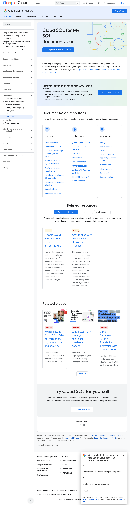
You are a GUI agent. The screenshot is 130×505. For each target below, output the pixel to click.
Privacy (53, 490)
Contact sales (42, 475)
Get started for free (110, 92)
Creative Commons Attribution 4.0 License (106, 435)
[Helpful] (80, 425)
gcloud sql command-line (82, 142)
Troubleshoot (105, 151)
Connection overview (53, 147)
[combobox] (67, 3)
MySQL (29, 10)
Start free (119, 11)
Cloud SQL (14, 10)
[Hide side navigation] (30, 500)
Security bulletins (106, 177)
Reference (31, 16)
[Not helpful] (84, 425)
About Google (42, 490)
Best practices (77, 158)
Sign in (124, 3)
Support (63, 465)
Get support (104, 173)
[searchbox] (17, 24)
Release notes (105, 165)
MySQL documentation (88, 69)
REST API (76, 154)
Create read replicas (53, 193)
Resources (57, 16)
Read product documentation (58, 50)
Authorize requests (79, 166)
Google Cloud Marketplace (42, 470)
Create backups (51, 189)
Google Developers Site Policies (105, 438)
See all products (43, 461)
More (38, 3)
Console (89, 3)
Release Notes (66, 469)
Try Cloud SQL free (82, 409)
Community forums (68, 461)
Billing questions (106, 169)
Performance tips (79, 162)
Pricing (102, 142)
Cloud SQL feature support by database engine (108, 158)
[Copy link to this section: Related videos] (69, 303)
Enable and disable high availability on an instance (54, 154)
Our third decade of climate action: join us (55, 494)
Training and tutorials (67, 212)
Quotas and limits (106, 147)
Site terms (63, 490)
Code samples (102, 212)
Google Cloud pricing (45, 465)
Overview (7, 16)
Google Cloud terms (77, 490)
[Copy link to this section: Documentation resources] (89, 113)
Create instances (51, 142)
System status (66, 473)
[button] (15, 59)
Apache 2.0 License (72, 438)
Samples (44, 16)
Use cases (86, 212)
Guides (19, 16)
